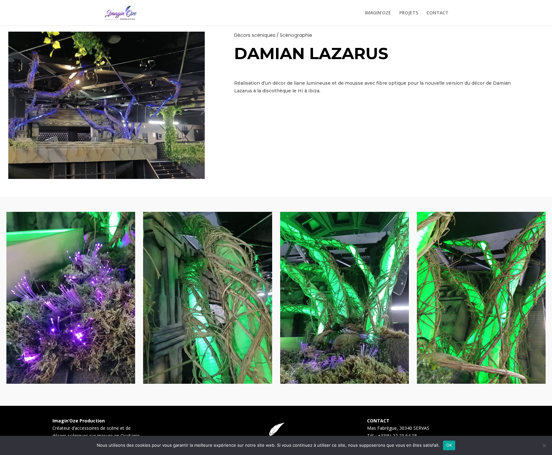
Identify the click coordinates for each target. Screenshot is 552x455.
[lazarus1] (70, 382)
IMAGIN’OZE (378, 13)
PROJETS (408, 13)
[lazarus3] (481, 382)
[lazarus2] (207, 382)
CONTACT (437, 13)
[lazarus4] (344, 382)
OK (449, 445)
